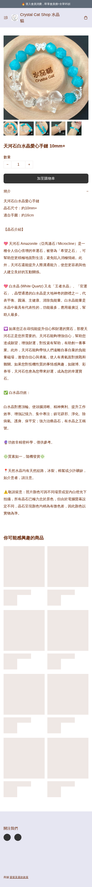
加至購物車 (46, 178)
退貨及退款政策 (19, 877)
